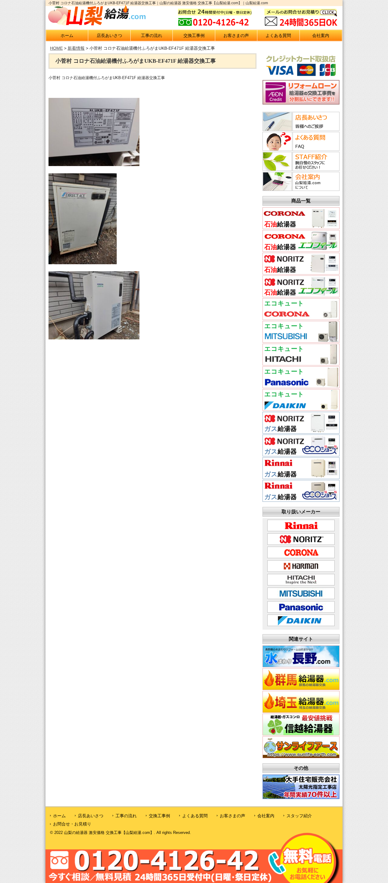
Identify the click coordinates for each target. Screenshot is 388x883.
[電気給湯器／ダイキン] (301, 409)
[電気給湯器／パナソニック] (301, 386)
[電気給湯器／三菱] (301, 340)
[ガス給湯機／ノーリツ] (301, 431)
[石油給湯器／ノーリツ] (301, 272)
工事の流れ (151, 35)
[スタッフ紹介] (300, 169)
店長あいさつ (109, 35)
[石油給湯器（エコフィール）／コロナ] (301, 250)
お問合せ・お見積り (72, 823)
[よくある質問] (300, 149)
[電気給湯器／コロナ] (301, 318)
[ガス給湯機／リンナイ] (301, 477)
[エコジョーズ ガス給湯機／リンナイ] (301, 500)
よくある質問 (278, 35)
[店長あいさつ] (300, 129)
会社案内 (320, 35)
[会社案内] (300, 189)
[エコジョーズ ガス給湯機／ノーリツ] (301, 454)
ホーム (67, 35)
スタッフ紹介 (299, 815)
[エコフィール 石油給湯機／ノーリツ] (301, 295)
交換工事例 (194, 35)
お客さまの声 (236, 35)
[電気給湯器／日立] (301, 363)
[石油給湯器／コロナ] (301, 227)
